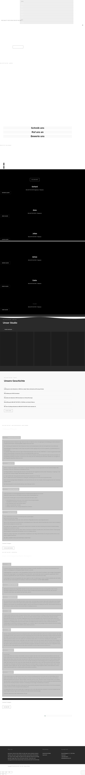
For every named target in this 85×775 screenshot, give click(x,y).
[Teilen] (4, 772)
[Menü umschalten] (71, 20)
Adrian (22, 11)
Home (22, 1)
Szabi (22, 17)
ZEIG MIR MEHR (34, 75)
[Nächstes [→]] (4, 774)
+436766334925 (64, 756)
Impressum (44, 755)
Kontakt (22, 22)
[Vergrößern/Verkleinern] (10, 772)
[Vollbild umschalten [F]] (7, 772)
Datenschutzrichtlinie (46, 753)
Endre (22, 14)
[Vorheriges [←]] (1, 774)
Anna (22, 6)
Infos (22, 19)
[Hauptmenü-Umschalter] (82, 25)
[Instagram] (75, 13)
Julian (22, 9)
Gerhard (22, 4)
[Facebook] (75, 10)
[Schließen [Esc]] (1, 772)
